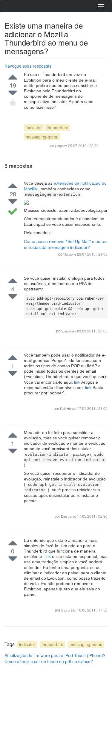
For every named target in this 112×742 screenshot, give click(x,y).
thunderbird (57, 127)
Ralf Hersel (68, 408)
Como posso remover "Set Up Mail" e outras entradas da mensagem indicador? (66, 244)
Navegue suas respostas (27, 66)
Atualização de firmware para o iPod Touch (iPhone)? (54, 655)
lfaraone (70, 254)
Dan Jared (69, 516)
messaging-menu (42, 137)
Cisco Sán (69, 610)
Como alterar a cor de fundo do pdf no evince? (48, 661)
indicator (34, 127)
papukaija (69, 331)
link (77, 382)
